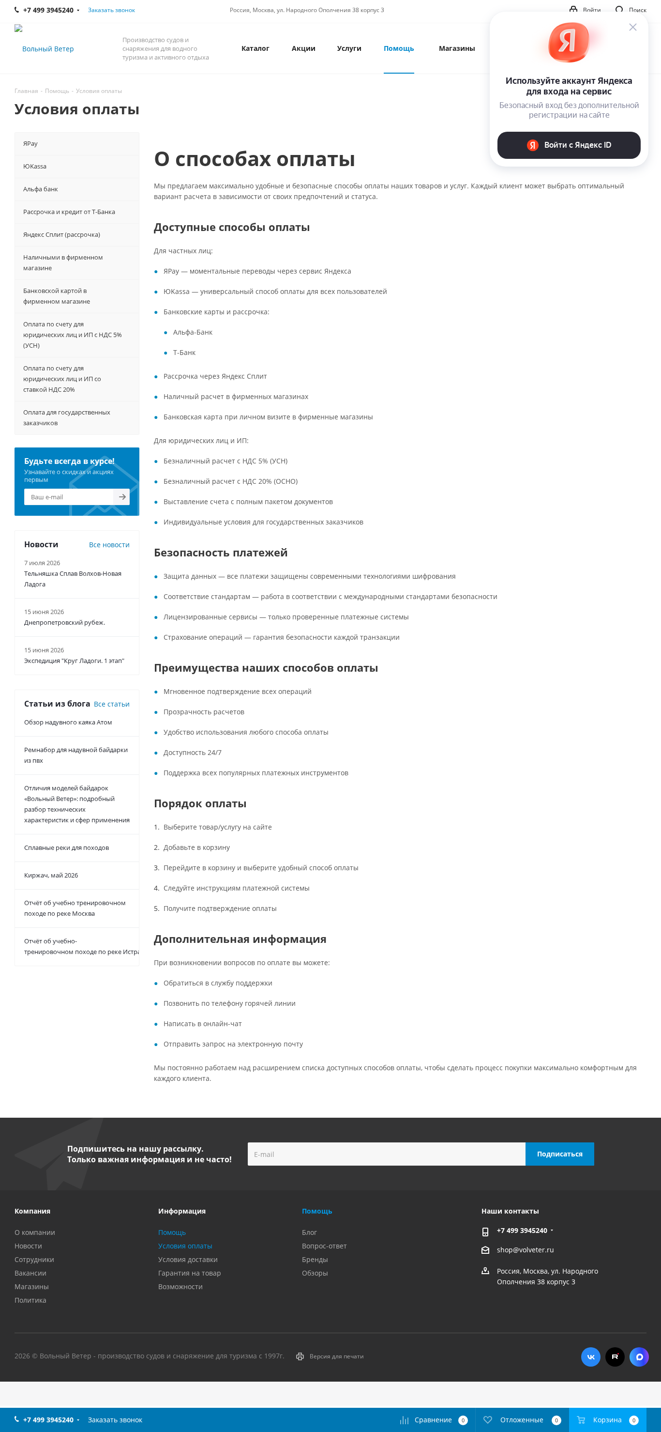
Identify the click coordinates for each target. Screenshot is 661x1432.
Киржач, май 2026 (51, 875)
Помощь (172, 1232)
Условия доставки (188, 1259)
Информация (182, 1211)
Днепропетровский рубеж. (64, 622)
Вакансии (30, 1273)
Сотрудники (34, 1259)
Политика (30, 1300)
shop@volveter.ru (525, 1249)
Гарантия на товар (189, 1273)
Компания (32, 1211)
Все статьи (112, 703)
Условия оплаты (185, 1245)
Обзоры (315, 1273)
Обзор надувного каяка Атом (68, 722)
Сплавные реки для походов (66, 847)
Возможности (180, 1286)
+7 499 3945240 (522, 1230)
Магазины (32, 1286)
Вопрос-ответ (324, 1245)
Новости (28, 1245)
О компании (35, 1232)
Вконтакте (591, 1357)
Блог (309, 1232)
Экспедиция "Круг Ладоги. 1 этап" (74, 660)
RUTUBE (615, 1357)
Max (639, 1357)
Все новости (109, 544)
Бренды (315, 1259)
